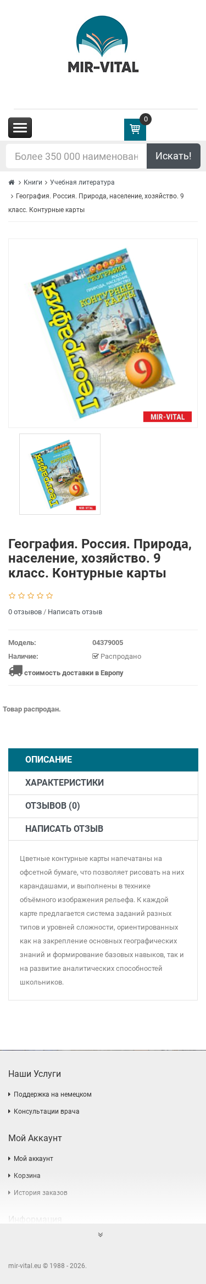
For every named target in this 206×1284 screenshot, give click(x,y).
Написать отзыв (75, 612)
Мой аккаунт (33, 1159)
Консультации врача (47, 1111)
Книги (33, 182)
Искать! (173, 156)
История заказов (41, 1193)
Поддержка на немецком (53, 1094)
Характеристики (64, 782)
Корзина (27, 1176)
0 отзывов (25, 612)
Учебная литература (82, 182)
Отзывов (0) (52, 806)
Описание (48, 759)
